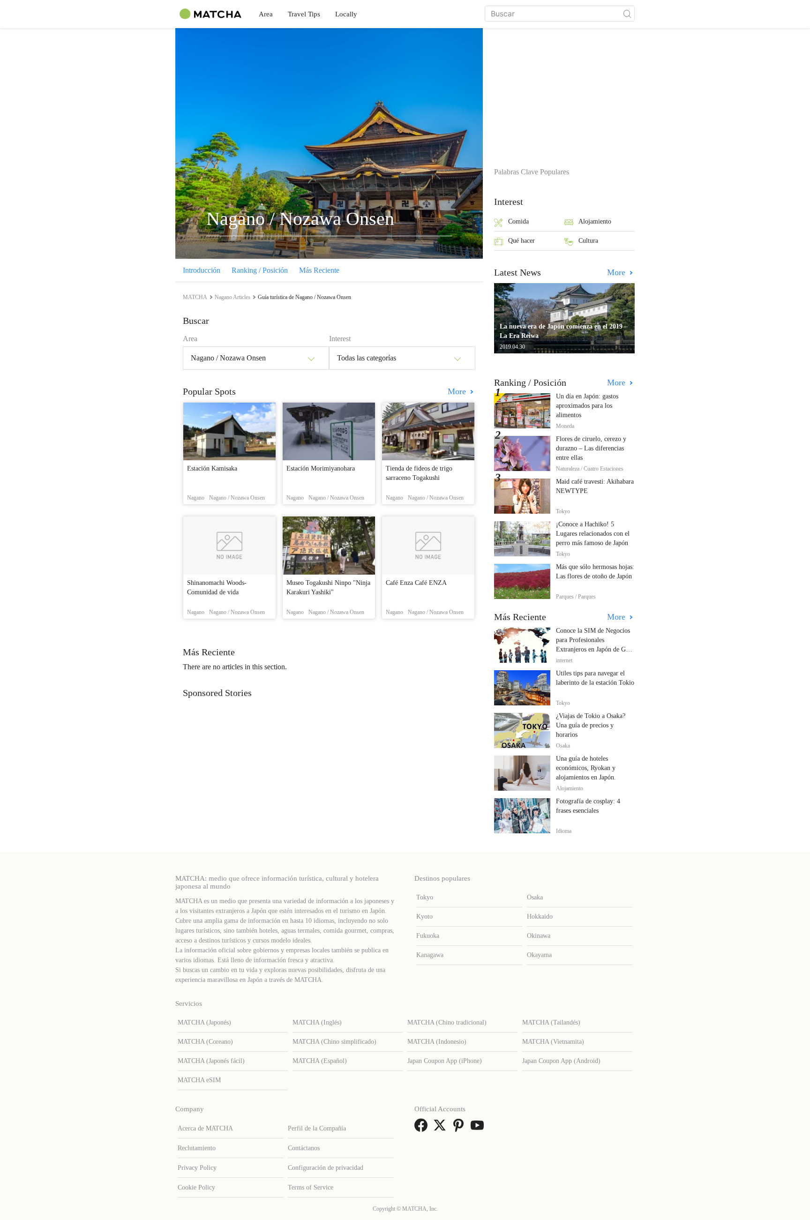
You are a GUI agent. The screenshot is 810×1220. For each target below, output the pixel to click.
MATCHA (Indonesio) (436, 1041)
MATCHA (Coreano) (205, 1041)
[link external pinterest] (460, 1128)
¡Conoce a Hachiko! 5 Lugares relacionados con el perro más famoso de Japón (593, 533)
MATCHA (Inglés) (317, 1022)
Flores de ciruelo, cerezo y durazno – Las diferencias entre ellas (591, 448)
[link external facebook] (422, 1128)
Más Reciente (319, 270)
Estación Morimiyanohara (320, 468)
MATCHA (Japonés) (204, 1022)
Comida (518, 221)
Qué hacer (521, 240)
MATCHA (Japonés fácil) (211, 1060)
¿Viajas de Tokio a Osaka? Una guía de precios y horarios (590, 725)
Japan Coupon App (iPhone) (444, 1060)
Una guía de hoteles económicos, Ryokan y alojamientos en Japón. (586, 768)
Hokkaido (540, 916)
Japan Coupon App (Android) (561, 1060)
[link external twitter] (441, 1128)
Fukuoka (427, 935)
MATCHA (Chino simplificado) (334, 1041)
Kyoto (424, 916)
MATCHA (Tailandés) (551, 1022)
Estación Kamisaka (212, 468)
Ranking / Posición (260, 270)
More (458, 391)
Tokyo (424, 897)
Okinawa (538, 935)
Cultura (588, 240)
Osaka (535, 897)
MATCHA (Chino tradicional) (447, 1022)
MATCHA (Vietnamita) (553, 1041)
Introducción (201, 270)
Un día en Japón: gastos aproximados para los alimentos (587, 406)
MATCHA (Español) (319, 1060)
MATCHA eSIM (199, 1080)
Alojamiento (594, 221)
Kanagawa (429, 954)
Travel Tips (304, 14)
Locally (346, 14)
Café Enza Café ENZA (416, 582)
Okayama (539, 954)
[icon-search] (627, 14)
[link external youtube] (479, 1128)
